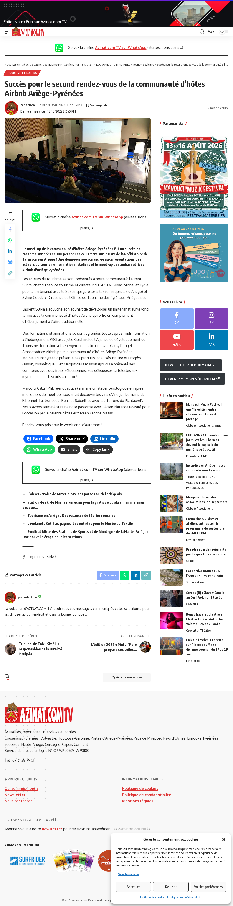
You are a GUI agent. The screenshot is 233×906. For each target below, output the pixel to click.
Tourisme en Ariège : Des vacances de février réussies (71, 515)
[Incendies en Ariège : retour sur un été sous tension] (171, 471)
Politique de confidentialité (183, 897)
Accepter (133, 887)
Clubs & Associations (199, 425)
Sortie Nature (195, 582)
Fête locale (193, 661)
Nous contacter (18, 801)
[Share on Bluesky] (10, 262)
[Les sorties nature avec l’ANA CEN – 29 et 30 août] (171, 577)
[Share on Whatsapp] (10, 240)
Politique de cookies (152, 897)
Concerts (192, 604)
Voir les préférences (208, 887)
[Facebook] (177, 318)
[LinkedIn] (211, 340)
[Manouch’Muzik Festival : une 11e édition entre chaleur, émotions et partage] (171, 410)
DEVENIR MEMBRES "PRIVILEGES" (192, 379)
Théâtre (205, 630)
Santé (190, 560)
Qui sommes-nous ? (21, 788)
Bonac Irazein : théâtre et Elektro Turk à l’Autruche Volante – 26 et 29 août (205, 619)
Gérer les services (128, 874)
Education (192, 456)
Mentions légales (137, 801)
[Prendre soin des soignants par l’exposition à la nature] (171, 555)
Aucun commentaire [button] (129, 677)
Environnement (195, 539)
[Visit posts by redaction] (11, 108)
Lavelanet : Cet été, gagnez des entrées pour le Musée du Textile (80, 523)
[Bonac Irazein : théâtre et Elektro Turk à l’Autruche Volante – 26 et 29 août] (171, 620)
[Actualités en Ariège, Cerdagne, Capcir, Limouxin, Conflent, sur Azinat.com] (28, 31)
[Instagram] (211, 318)
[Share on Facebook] (10, 229)
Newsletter (15, 794)
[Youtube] (177, 340)
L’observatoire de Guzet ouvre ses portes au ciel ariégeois (74, 494)
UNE (218, 425)
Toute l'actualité (196, 477)
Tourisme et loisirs (22, 73)
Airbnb (51, 557)
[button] (224, 839)
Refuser (171, 887)
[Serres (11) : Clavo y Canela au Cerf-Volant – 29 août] (171, 598)
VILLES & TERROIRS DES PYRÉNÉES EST (202, 485)
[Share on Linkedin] (10, 251)
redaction (27, 105)
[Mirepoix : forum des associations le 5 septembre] (171, 503)
